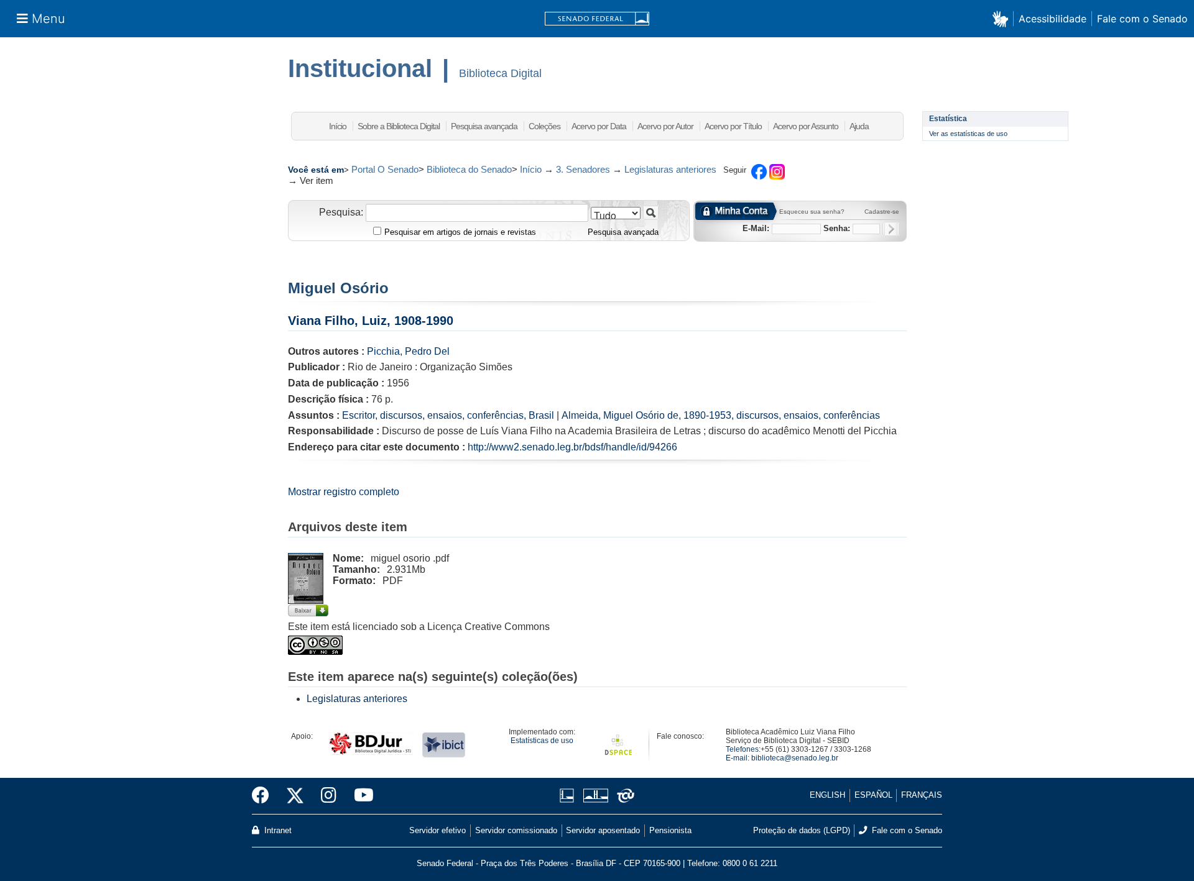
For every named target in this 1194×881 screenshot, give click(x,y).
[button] (1003, 18)
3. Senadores (583, 169)
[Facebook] (265, 796)
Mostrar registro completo (343, 491)
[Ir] (651, 213)
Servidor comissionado (516, 830)
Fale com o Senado (1142, 18)
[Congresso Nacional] (595, 795)
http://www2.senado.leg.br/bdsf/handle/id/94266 (572, 447)
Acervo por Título (733, 126)
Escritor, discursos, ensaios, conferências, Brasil (448, 415)
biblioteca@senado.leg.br (794, 758)
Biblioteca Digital (500, 73)
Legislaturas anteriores (670, 169)
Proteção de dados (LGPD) (801, 830)
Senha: (836, 228)
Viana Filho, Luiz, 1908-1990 (370, 320)
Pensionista (670, 830)
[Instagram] (328, 796)
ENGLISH (827, 795)
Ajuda (859, 126)
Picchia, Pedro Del (408, 351)
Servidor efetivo (437, 830)
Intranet (277, 830)
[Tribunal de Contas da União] (623, 795)
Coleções (544, 126)
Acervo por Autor (665, 126)
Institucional (360, 68)
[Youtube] (359, 796)
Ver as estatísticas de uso (968, 133)
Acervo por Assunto (805, 126)
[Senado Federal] (597, 19)
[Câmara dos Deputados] (569, 795)
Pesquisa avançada (484, 126)
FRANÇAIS (921, 795)
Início (337, 126)
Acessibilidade (1052, 18)
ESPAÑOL (873, 795)
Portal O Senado (385, 169)
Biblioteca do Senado (469, 169)
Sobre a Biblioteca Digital (399, 126)
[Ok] (890, 229)
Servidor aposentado (603, 830)
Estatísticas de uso (542, 740)
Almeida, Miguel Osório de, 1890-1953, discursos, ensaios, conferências (721, 415)
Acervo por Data (599, 126)
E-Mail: (756, 228)
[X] (295, 796)
